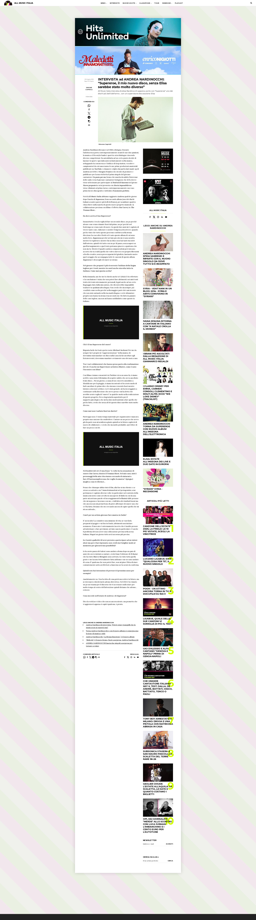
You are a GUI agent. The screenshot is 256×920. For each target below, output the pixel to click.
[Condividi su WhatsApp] (89, 105)
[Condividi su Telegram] (89, 117)
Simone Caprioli (89, 88)
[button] (89, 121)
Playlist (179, 3)
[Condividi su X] (89, 113)
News (103, 3)
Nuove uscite (129, 3)
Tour (156, 3)
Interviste (115, 3)
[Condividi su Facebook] (89, 109)
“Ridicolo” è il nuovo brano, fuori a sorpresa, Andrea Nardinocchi (112, 640)
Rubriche (166, 3)
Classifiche (144, 3)
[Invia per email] (89, 125)
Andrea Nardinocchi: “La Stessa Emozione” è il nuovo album (110, 637)
